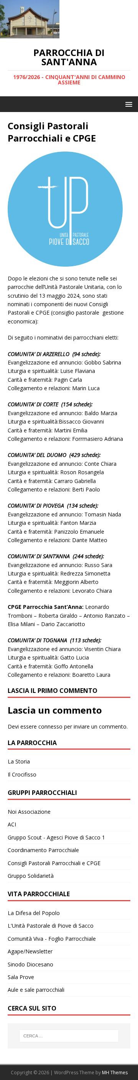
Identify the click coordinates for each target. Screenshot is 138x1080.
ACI (12, 824)
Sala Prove (21, 977)
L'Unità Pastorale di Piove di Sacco (51, 925)
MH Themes (115, 1072)
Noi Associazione (29, 811)
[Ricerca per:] (69, 1035)
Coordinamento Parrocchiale (43, 850)
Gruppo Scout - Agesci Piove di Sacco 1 (56, 837)
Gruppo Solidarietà (31, 875)
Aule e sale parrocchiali (36, 989)
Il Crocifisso (22, 774)
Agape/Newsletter (30, 951)
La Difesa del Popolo (34, 913)
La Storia (19, 761)
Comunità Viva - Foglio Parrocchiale (52, 938)
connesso (50, 726)
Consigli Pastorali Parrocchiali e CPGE (54, 863)
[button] (127, 103)
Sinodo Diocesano (30, 964)
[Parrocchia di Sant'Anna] (29, 34)
